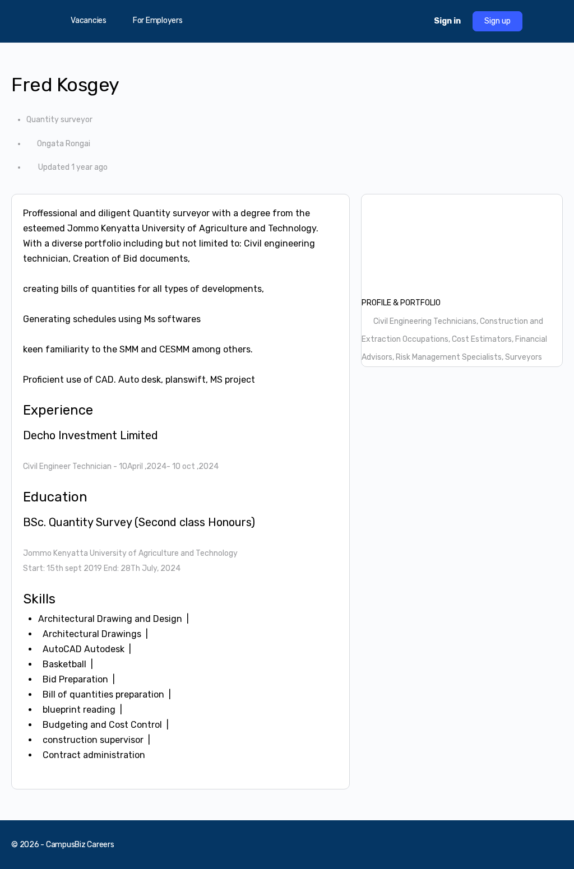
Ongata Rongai (63, 143)
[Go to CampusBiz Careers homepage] (287, 20)
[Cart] (415, 21)
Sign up (497, 21)
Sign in (447, 21)
